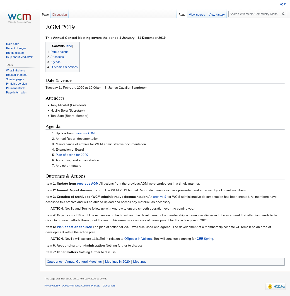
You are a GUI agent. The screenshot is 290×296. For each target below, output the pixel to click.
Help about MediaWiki (19, 57)
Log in (282, 4)
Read (182, 14)
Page (45, 14)
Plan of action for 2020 (72, 155)
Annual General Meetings (83, 261)
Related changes (16, 74)
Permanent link (15, 88)
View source (197, 14)
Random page (15, 52)
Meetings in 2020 (117, 261)
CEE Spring (205, 238)
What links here (15, 70)
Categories (55, 261)
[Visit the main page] (20, 18)
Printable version (16, 83)
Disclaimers (109, 285)
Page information (16, 92)
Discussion (59, 14)
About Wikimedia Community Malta (81, 285)
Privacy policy (52, 285)
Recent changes (16, 48)
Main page (12, 44)
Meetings (139, 261)
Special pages (15, 79)
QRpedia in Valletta (138, 238)
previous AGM (85, 133)
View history (217, 14)
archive (158, 196)
